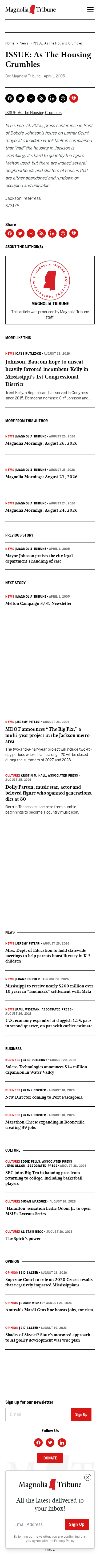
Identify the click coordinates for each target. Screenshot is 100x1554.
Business (13, 1060)
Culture (12, 775)
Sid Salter (29, 1273)
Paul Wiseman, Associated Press (43, 1009)
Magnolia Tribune (31, 436)
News (24, 43)
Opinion (11, 1273)
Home (9, 43)
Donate (50, 1458)
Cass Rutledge (28, 353)
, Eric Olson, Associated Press (31, 1166)
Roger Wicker (32, 1303)
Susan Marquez (34, 1201)
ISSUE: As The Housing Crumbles (33, 112)
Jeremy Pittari (28, 722)
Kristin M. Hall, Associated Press (49, 775)
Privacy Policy (64, 1541)
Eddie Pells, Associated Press (46, 1161)
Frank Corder (28, 979)
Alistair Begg (32, 1232)
